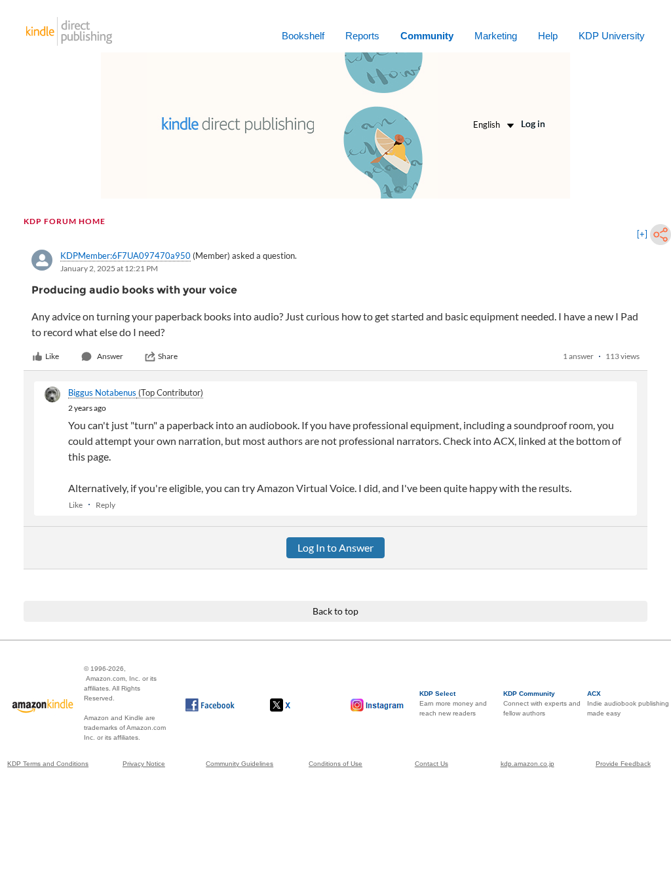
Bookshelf (303, 35)
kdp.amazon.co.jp (527, 763)
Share (168, 356)
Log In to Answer (335, 547)
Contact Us (431, 763)
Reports (362, 35)
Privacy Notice (144, 763)
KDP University (612, 35)
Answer (110, 356)
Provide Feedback (623, 763)
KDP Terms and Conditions (47, 763)
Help (548, 35)
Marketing (495, 35)
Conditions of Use (335, 763)
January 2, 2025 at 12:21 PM (109, 268)
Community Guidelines (239, 763)
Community (426, 35)
